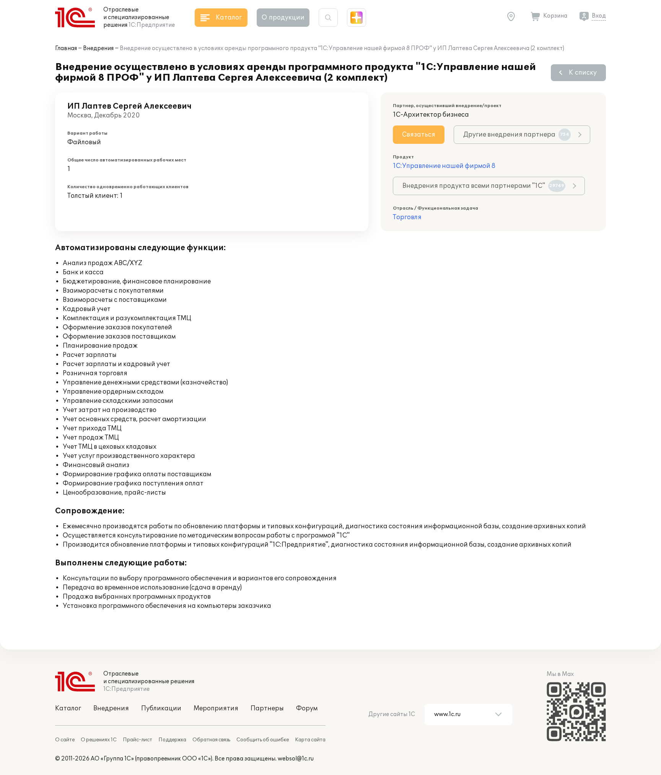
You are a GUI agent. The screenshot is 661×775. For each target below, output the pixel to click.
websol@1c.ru (296, 758)
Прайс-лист (137, 740)
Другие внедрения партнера (516, 134)
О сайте (65, 740)
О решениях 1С (99, 740)
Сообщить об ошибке (262, 740)
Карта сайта (310, 740)
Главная (66, 48)
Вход (599, 16)
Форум (306, 708)
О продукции (283, 17)
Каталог (68, 708)
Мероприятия (216, 708)
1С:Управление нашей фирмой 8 (444, 166)
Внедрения (98, 48)
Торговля (407, 217)
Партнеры (267, 708)
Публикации (161, 708)
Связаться (418, 134)
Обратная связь (211, 740)
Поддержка (172, 740)
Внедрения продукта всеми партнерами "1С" (483, 186)
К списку (583, 73)
